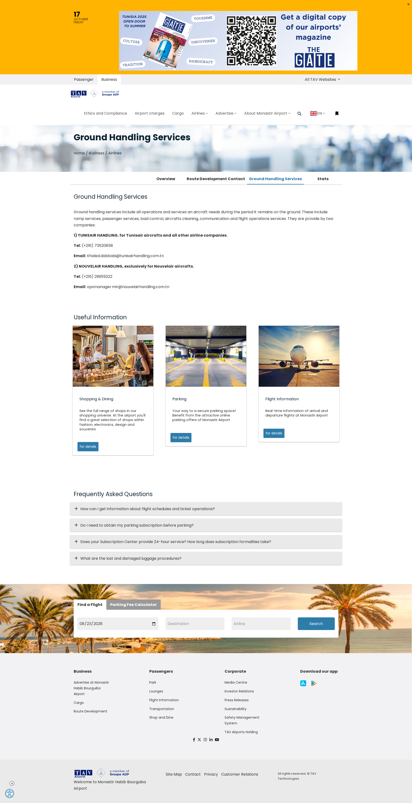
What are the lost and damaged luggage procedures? (130, 558)
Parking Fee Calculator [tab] (133, 604)
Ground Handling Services (275, 179)
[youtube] (217, 740)
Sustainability (236, 708)
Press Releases (237, 700)
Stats (323, 179)
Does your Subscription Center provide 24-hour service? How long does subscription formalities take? (175, 541)
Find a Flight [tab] (90, 604)
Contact (193, 774)
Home (79, 153)
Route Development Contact (216, 179)
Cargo (79, 702)
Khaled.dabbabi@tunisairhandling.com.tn (125, 256)
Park (152, 682)
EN (319, 113)
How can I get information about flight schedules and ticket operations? (147, 509)
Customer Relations (239, 774)
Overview (165, 179)
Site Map (174, 774)
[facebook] (194, 740)
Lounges (156, 691)
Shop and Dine (161, 717)
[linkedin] (211, 740)
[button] (408, 4)
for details (88, 446)
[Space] (97, 93)
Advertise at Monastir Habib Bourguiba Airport (91, 688)
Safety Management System (242, 720)
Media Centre (236, 682)
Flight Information (164, 700)
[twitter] (199, 740)
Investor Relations (239, 691)
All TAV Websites (321, 79)
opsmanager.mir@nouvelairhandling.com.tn (128, 287)
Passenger (84, 79)
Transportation (161, 708)
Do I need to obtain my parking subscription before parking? (137, 525)
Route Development (90, 711)
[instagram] (205, 740)
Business (109, 79)
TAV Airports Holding (241, 732)
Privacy (211, 774)
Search (316, 623)
